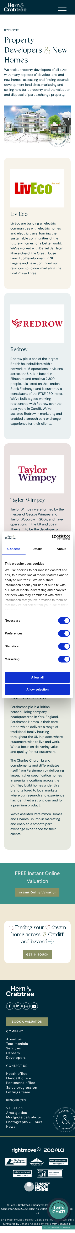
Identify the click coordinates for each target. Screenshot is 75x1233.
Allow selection (37, 689)
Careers (13, 1053)
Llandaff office (18, 1078)
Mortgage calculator (23, 1117)
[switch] (64, 633)
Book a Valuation (27, 1021)
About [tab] (61, 549)
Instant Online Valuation (37, 892)
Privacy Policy (23, 1219)
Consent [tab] (13, 549)
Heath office (16, 1073)
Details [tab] (37, 549)
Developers (16, 1057)
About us (14, 1039)
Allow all (37, 677)
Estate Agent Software (35, 1224)
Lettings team (18, 1092)
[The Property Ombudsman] (24, 1165)
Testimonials (17, 1044)
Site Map (7, 1219)
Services (13, 1048)
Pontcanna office (21, 1083)
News (10, 1126)
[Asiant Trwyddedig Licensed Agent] (50, 1176)
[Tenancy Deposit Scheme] (37, 1191)
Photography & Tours (24, 1122)
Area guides (16, 1112)
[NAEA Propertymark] (58, 1165)
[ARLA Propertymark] (22, 1176)
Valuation (14, 1108)
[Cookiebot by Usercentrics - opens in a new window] (53, 537)
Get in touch (37, 954)
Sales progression (21, 1087)
